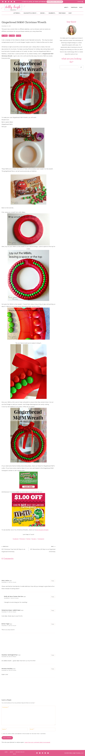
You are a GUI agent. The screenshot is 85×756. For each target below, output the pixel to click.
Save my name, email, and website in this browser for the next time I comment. (24, 733)
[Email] (14, 1)
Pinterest (22, 539)
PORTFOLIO (74, 7)
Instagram (41, 539)
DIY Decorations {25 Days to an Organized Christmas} (42, 549)
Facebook (15, 539)
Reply (52, 580)
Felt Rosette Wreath (42, 530)
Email (32, 729)
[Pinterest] (8, 1)
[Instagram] (6, 1)
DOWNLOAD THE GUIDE (54, 1)
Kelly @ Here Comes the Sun (13, 596)
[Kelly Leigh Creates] (13, 7)
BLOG (80, 7)
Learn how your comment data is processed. (37, 742)
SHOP (70, 13)
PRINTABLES (62, 13)
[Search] (81, 67)
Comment (5, 707)
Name (4, 729)
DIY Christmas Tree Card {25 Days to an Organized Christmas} (13, 549)
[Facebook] (3, 1)
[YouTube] (11, 1)
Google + (34, 539)
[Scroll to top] (82, 751)
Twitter (28, 539)
